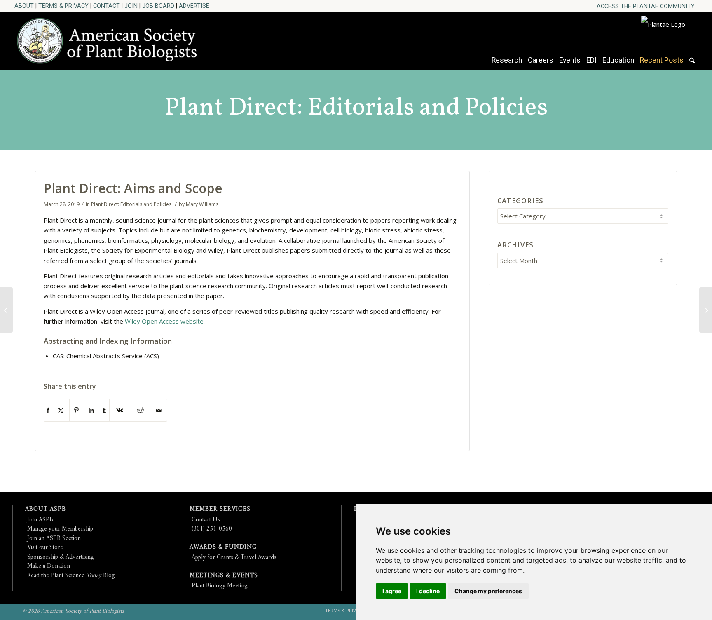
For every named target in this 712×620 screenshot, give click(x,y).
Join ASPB (40, 520)
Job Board (158, 5)
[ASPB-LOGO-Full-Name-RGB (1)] (111, 39)
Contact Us (206, 520)
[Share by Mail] (159, 410)
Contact (106, 5)
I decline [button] (428, 590)
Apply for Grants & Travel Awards (234, 557)
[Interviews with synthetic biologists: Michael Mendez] (6, 310)
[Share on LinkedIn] (91, 410)
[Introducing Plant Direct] (705, 310)
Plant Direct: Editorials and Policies (356, 108)
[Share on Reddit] (140, 410)
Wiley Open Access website (164, 321)
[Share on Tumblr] (104, 410)
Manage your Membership (60, 529)
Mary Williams (202, 204)
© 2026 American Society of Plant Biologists (73, 611)
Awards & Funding (223, 547)
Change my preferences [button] (488, 590)
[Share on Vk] (120, 410)
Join (131, 5)
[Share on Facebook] (48, 410)
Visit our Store (45, 547)
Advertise (194, 5)
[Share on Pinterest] (76, 410)
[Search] (692, 64)
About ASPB (45, 509)
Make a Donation (48, 566)
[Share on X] (60, 410)
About (24, 5)
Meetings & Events (224, 575)
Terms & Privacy (63, 5)
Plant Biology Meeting (220, 586)
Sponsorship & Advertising (60, 557)
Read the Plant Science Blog (71, 575)
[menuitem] (646, 6)
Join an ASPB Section (54, 538)
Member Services (220, 509)
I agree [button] (391, 590)
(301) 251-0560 (212, 529)
